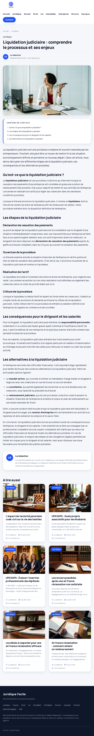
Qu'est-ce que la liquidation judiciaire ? (25, 127)
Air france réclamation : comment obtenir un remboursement (64, 646)
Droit (35, 14)
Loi (42, 14)
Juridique (16, 14)
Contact (9, 19)
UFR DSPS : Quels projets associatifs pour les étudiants (69, 518)
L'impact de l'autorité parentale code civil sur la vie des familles (24, 518)
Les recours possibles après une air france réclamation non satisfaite (67, 581)
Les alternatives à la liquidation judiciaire (26, 139)
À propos (85, 14)
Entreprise (64, 14)
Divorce (75, 14)
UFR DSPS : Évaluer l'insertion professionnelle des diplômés (22, 579)
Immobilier (51, 14)
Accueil (6, 14)
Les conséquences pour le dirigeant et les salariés (30, 135)
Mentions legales (9, 709)
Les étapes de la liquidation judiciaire (24, 131)
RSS (20, 709)
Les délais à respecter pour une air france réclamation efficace (23, 644)
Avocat (27, 14)
